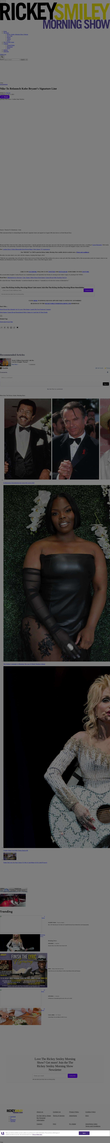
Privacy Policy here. (37, 1134)
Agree (84, 1133)
